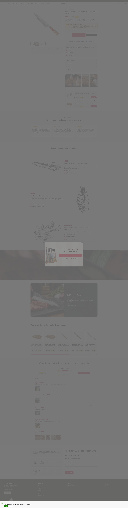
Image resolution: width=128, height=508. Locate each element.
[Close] (127, 502)
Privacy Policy (29, 504)
